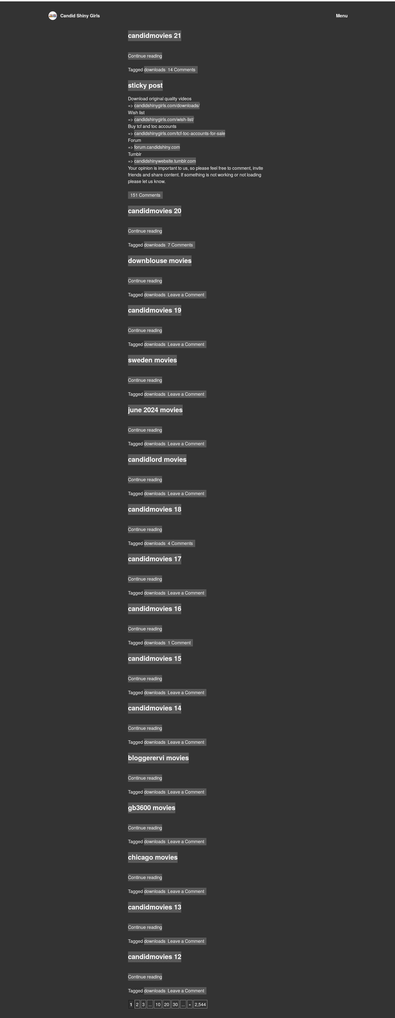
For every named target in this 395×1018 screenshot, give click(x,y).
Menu (342, 15)
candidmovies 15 (154, 658)
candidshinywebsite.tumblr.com (165, 160)
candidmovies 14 (154, 707)
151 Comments (146, 195)
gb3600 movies (151, 807)
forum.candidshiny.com (157, 147)
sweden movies (152, 359)
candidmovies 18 (154, 509)
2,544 (200, 1004)
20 (166, 1004)
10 (157, 1004)
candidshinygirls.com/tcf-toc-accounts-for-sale (179, 133)
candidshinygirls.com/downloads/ (167, 105)
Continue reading (145, 56)
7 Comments (181, 245)
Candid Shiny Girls (80, 15)
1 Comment (180, 642)
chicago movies (153, 857)
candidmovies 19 (154, 310)
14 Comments (183, 69)
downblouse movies (160, 260)
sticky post (145, 85)
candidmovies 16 (154, 608)
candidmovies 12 (154, 956)
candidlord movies (157, 459)
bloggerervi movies (158, 757)
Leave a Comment (187, 294)
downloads (154, 69)
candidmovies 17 (154, 558)
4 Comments (181, 543)
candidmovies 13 (154, 907)
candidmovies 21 (154, 35)
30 (175, 1004)
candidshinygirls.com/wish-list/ (164, 119)
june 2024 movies (155, 409)
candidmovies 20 (154, 210)
